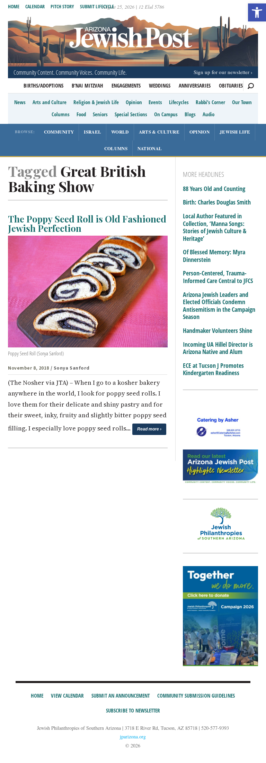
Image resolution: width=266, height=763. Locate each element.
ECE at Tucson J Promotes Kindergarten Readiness (213, 369)
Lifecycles (179, 102)
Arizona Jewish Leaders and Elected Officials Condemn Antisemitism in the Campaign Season (219, 306)
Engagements (126, 85)
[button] (257, 12)
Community (59, 131)
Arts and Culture (49, 102)
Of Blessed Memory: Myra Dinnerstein (214, 255)
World (120, 131)
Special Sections (131, 114)
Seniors (100, 114)
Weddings (159, 85)
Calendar (35, 6)
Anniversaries (195, 85)
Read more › (149, 429)
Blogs (190, 114)
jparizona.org (133, 736)
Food (81, 114)
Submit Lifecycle (97, 6)
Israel (92, 131)
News (20, 102)
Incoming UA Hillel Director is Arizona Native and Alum (218, 348)
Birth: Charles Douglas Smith (217, 202)
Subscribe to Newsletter (133, 710)
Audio (208, 114)
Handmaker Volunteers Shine (217, 331)
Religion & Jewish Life (96, 102)
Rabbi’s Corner (210, 102)
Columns (61, 114)
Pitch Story (62, 6)
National (150, 148)
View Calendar (67, 695)
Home (13, 6)
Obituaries (231, 85)
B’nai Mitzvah (87, 85)
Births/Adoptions (43, 85)
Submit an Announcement (120, 695)
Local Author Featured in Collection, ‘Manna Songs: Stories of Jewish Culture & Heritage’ (214, 227)
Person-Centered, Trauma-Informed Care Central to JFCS (218, 277)
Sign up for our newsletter (221, 72)
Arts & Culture (159, 131)
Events (155, 102)
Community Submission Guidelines (196, 695)
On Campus (166, 114)
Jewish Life (235, 131)
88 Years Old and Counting (214, 189)
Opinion (134, 102)
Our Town (242, 102)
